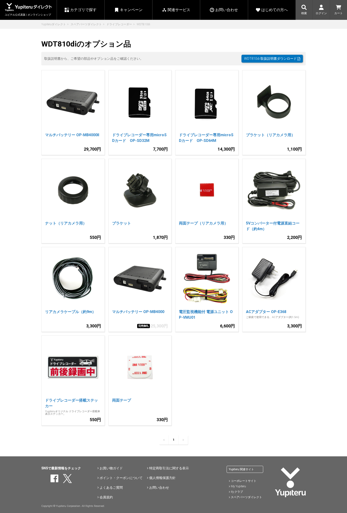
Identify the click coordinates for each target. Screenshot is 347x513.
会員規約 (106, 497)
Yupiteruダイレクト (53, 24)
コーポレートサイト (243, 481)
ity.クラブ (237, 491)
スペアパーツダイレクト (86, 24)
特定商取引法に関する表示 (169, 468)
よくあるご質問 (111, 487)
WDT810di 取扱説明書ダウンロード (270, 58)
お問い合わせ (159, 487)
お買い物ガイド (111, 468)
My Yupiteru (238, 486)
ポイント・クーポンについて (121, 478)
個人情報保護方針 (162, 478)
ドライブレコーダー (119, 24)
